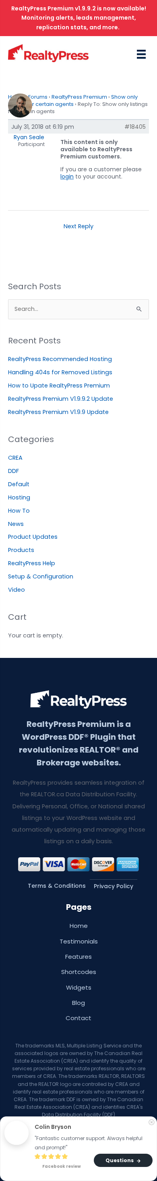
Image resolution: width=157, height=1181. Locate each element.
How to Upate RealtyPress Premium (59, 385)
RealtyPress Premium (79, 97)
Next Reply (78, 226)
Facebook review (61, 1167)
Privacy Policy (113, 886)
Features (78, 956)
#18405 (135, 126)
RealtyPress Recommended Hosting (60, 359)
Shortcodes (78, 972)
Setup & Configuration (40, 576)
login (67, 176)
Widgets (78, 987)
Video (16, 590)
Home (79, 925)
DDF (13, 471)
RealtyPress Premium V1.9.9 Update (58, 412)
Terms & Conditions (57, 886)
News (16, 524)
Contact (78, 1018)
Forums (38, 97)
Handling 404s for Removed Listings (60, 372)
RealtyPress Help (31, 563)
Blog (78, 1002)
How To (19, 511)
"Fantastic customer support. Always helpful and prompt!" (89, 1143)
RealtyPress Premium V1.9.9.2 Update (60, 399)
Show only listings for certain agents (73, 100)
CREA (15, 458)
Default (18, 484)
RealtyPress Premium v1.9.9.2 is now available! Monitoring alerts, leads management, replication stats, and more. (78, 17)
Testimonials (79, 941)
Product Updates (33, 537)
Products (21, 550)
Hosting (19, 497)
